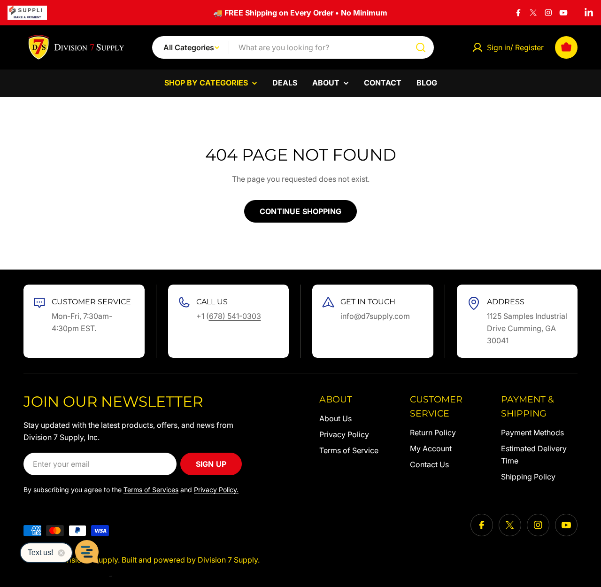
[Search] (420, 47)
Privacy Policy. (216, 490)
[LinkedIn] (588, 12)
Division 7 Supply (228, 559)
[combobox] (293, 47)
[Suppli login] (27, 13)
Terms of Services (150, 490)
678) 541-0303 (235, 316)
